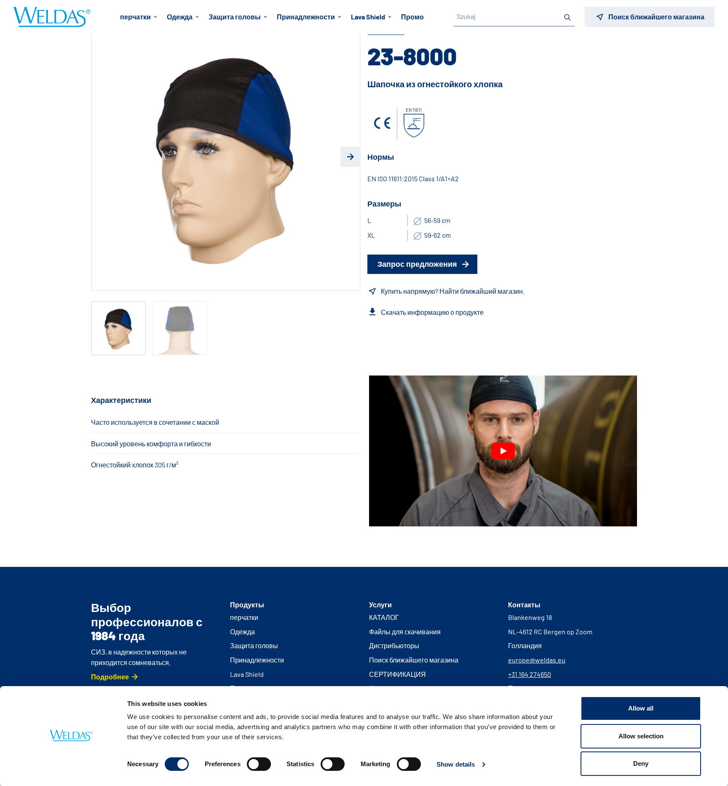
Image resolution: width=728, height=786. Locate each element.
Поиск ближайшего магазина (413, 660)
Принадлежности (257, 660)
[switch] (259, 764)
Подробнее (110, 677)
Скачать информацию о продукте (432, 312)
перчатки (244, 617)
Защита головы (254, 645)
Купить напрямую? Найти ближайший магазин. (453, 291)
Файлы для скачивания (405, 632)
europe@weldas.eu (536, 660)
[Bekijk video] (503, 451)
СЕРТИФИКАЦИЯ (397, 674)
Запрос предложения (417, 263)
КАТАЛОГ (384, 617)
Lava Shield (247, 674)
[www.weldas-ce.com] (382, 123)
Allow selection (641, 736)
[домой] (52, 17)
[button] (101, 157)
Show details (455, 764)
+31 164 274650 (529, 674)
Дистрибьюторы (394, 645)
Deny (640, 763)
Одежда (242, 632)
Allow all (640, 708)
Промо (412, 17)
